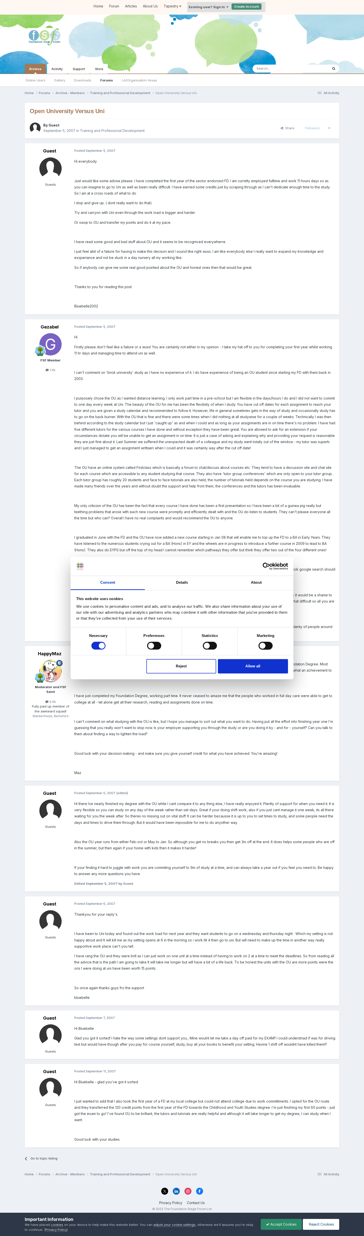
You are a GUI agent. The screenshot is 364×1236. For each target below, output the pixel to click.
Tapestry (171, 6)
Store (99, 69)
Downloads (82, 80)
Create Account (246, 6)
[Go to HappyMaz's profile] (50, 671)
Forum (114, 6)
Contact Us (196, 1203)
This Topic (314, 68)
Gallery (59, 80)
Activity (57, 69)
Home (98, 6)
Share (288, 128)
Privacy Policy (170, 1203)
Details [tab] (182, 582)
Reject (181, 666)
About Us (150, 6)
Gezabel (50, 326)
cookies (57, 1225)
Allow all (252, 666)
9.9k (52, 702)
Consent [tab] (107, 582)
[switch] (154, 646)
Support (79, 69)
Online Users (35, 80)
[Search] (333, 69)
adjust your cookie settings (174, 1225)
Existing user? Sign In (207, 7)
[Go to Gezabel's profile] (50, 344)
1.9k (52, 370)
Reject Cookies (321, 1224)
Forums (106, 80)
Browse (35, 69)
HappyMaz (49, 653)
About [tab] (256, 582)
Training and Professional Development (112, 130)
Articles (131, 6)
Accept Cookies (283, 1224)
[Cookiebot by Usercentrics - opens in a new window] (266, 566)
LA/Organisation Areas (139, 80)
